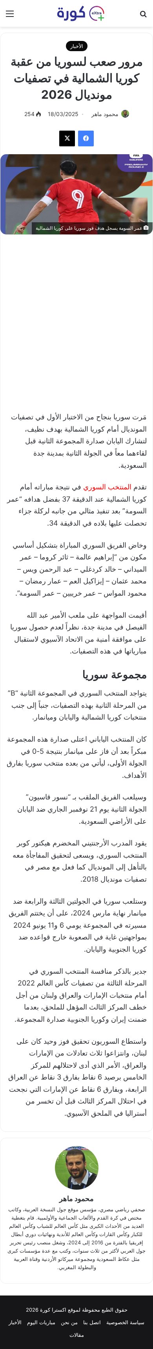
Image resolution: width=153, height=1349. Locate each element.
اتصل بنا (92, 1322)
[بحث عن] (143, 16)
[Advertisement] (76, 319)
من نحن (69, 1322)
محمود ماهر (104, 114)
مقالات (76, 1335)
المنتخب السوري (107, 487)
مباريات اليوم (41, 1322)
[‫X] (67, 138)
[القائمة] (10, 16)
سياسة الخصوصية (125, 1322)
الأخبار (76, 46)
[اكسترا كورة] (76, 13)
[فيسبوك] (86, 138)
